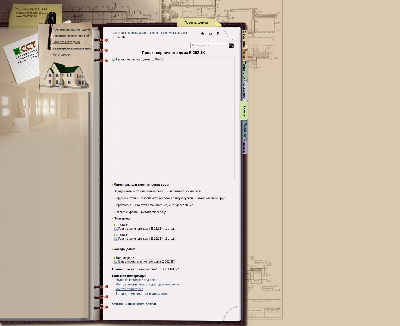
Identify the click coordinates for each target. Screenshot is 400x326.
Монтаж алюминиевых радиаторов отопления (148, 284)
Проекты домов (137, 32)
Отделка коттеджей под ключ (136, 280)
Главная (118, 32)
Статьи (151, 303)
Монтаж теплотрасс (129, 289)
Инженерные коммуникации (72, 48)
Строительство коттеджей (71, 36)
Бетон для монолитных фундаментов (142, 293)
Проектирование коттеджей (72, 29)
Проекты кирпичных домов (167, 32)
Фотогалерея (62, 54)
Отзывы (117, 303)
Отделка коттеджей (66, 42)
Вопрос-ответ (134, 303)
